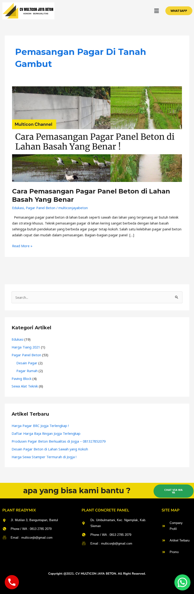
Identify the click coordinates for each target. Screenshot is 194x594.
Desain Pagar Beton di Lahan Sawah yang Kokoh (50, 449)
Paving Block (21, 378)
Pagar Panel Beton (40, 207)
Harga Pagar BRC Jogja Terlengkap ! (40, 425)
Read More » (22, 245)
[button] (156, 10)
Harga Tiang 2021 (26, 347)
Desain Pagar (26, 363)
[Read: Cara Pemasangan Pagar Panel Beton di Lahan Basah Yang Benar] (97, 133)
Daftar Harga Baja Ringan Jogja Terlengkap (46, 433)
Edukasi (18, 207)
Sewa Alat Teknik (25, 386)
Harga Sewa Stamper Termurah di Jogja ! (44, 456)
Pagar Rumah (27, 370)
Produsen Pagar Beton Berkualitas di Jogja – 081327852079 (59, 441)
